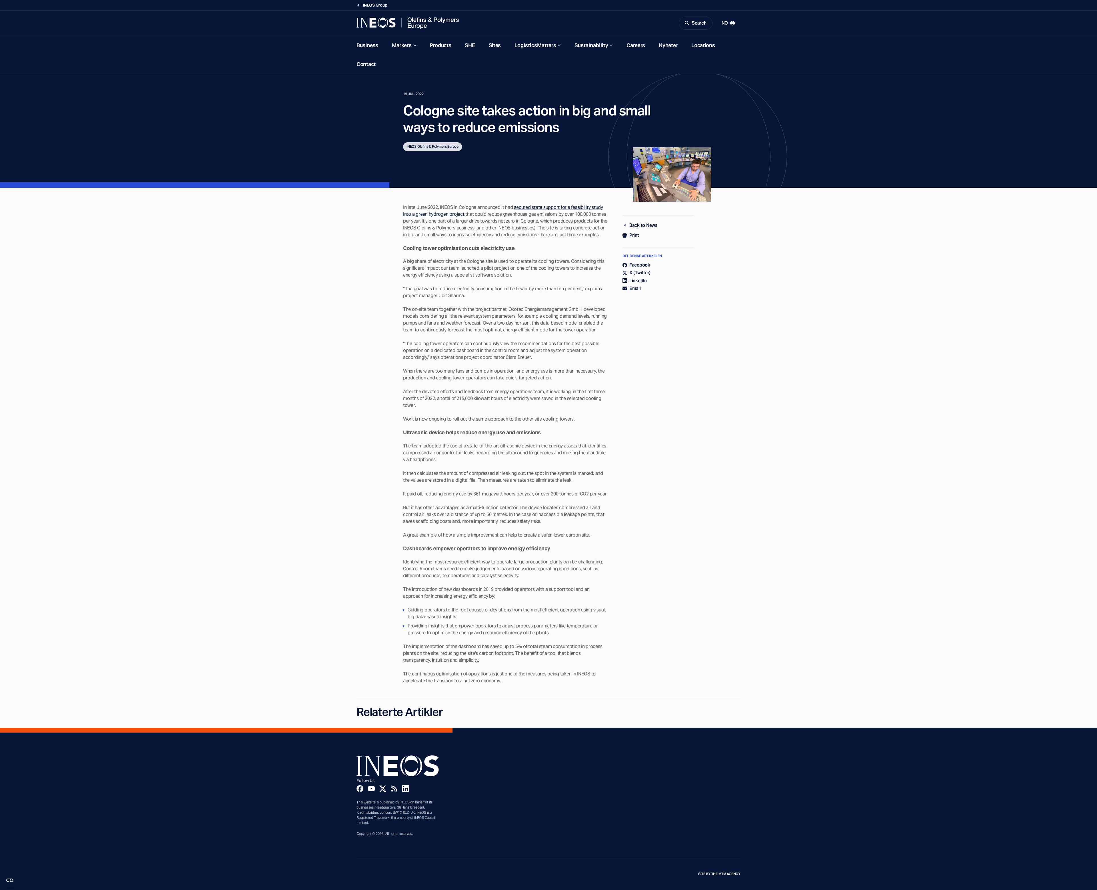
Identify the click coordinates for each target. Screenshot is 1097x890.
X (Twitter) (639, 272)
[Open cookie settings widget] (10, 880)
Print (634, 235)
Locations (703, 45)
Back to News (643, 225)
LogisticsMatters (535, 45)
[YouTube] (371, 788)
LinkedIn (638, 280)
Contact (366, 64)
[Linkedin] (405, 788)
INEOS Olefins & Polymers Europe (433, 146)
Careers (635, 45)
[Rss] (394, 788)
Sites (495, 45)
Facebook (639, 265)
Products (440, 45)
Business (367, 45)
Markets (402, 45)
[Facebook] (360, 788)
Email (635, 288)
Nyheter (668, 45)
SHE (470, 45)
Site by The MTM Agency (719, 874)
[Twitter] (382, 788)
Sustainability (591, 45)
